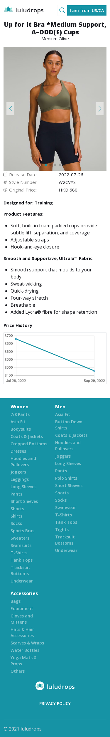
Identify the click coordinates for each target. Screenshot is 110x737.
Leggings (20, 479)
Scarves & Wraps (27, 643)
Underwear (22, 581)
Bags (16, 601)
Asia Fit (18, 421)
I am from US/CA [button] (87, 10)
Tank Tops (22, 560)
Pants (16, 494)
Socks (16, 523)
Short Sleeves (24, 501)
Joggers (18, 472)
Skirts (16, 516)
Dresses (18, 451)
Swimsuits (21, 545)
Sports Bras (22, 530)
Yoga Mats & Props (24, 661)
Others (18, 671)
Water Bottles (25, 650)
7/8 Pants (20, 414)
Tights (62, 529)
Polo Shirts (66, 478)
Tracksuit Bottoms (20, 570)
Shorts (17, 508)
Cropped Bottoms (29, 443)
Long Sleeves (23, 486)
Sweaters (20, 538)
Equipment (22, 608)
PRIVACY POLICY (55, 703)
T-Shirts (19, 552)
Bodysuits (21, 429)
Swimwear (65, 507)
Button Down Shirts (68, 425)
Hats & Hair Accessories (22, 632)
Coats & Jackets (27, 436)
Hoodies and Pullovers (23, 461)
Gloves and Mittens (22, 619)
